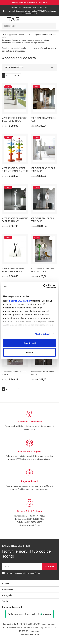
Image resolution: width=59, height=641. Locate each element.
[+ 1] (9, 75)
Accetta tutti (29, 343)
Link (40, 573)
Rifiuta (29, 352)
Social (5, 601)
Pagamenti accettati (13, 607)
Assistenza (8, 589)
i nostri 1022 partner (20, 301)
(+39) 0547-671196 (36, 515)
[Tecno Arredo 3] (13, 19)
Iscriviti (49, 566)
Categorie (7, 595)
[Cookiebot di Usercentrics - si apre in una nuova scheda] (43, 286)
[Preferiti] (22, 87)
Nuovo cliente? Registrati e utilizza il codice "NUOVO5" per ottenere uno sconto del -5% (29, 12)
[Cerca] (52, 26)
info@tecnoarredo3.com (29, 525)
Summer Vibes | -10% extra (29, 2)
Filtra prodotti (14, 67)
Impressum (40, 631)
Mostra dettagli (42, 334)
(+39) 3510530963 (36, 519)
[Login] (39, 19)
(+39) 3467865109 (34, 522)
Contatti (6, 583)
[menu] (3, 19)
